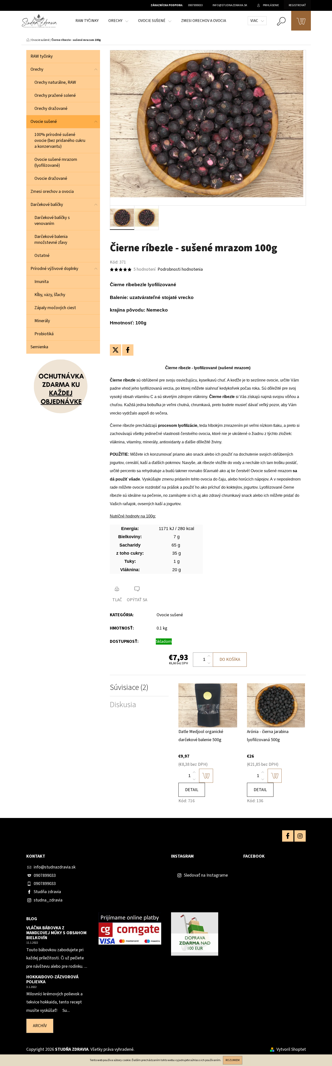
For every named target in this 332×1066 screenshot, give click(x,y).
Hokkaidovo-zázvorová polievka (52, 979)
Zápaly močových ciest (55, 308)
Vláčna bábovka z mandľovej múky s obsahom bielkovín (56, 933)
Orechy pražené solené (55, 95)
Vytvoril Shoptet (291, 1049)
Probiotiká (44, 334)
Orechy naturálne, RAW (55, 82)
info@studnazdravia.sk (54, 867)
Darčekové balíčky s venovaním (52, 221)
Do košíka (229, 659)
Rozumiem (233, 1060)
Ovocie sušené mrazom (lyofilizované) (55, 162)
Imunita (41, 282)
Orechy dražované (50, 108)
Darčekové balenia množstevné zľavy (51, 239)
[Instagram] (300, 836)
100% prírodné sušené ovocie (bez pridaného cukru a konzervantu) (59, 141)
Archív (40, 1026)
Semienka (39, 347)
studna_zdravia (48, 900)
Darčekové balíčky (46, 204)
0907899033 (45, 875)
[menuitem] (87, 21)
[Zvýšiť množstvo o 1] (208, 656)
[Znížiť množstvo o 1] (208, 663)
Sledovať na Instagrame (206, 875)
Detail (191, 790)
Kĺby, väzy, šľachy (49, 295)
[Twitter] (115, 350)
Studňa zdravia (47, 892)
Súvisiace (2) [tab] (129, 687)
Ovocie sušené (43, 121)
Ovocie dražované (50, 178)
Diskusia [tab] (123, 704)
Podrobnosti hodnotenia (180, 269)
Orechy (36, 69)
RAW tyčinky (41, 56)
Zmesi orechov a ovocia (52, 191)
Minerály (42, 321)
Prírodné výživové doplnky (54, 269)
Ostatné (41, 255)
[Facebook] (127, 350)
